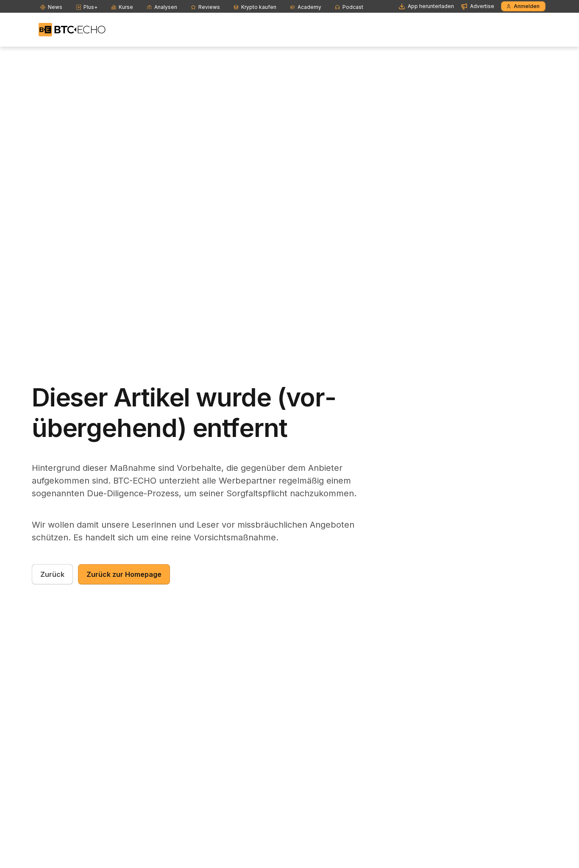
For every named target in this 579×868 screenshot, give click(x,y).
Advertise (482, 6)
